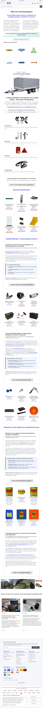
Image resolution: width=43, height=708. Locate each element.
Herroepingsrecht (19, 663)
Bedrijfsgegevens (6, 704)
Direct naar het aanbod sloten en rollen (21, 380)
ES (17, 692)
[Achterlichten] (35, 87)
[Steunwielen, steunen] (12, 91)
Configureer (33, 699)
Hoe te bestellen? (6, 658)
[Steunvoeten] (38, 89)
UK (30, 692)
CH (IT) (26, 690)
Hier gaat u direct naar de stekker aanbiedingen (21, 284)
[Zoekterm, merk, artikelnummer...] (41, 6)
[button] (32, 3)
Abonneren (36, 647)
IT (13, 692)
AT (10, 690)
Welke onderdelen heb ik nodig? (7, 656)
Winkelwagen (18, 660)
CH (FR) (21, 690)
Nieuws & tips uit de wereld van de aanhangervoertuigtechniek (21, 594)
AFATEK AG (23, 682)
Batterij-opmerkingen (32, 661)
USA (39, 692)
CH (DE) (15, 690)
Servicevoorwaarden (32, 655)
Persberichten (5, 654)
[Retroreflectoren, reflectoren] (25, 90)
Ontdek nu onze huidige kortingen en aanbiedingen (21, 184)
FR (9, 692)
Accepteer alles (33, 696)
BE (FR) (37, 690)
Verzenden (30, 659)
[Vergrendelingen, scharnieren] (22, 89)
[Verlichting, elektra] (27, 86)
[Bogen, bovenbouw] (27, 80)
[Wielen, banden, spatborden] (31, 90)
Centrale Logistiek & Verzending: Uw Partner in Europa (20, 655)
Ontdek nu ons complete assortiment (21, 572)
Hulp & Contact (18, 658)
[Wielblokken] (28, 93)
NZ (34, 692)
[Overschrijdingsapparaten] (6, 92)
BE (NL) (32, 690)
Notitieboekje (18, 661)
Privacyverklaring (17, 702)
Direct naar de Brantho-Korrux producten (21, 480)
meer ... (3, 630)
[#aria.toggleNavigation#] (1, 2)
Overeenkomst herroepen (8, 677)
